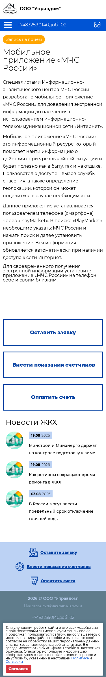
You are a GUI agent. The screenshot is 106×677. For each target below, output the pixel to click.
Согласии (14, 661)
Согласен (18, 668)
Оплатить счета (58, 581)
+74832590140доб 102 (42, 25)
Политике (80, 658)
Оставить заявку (58, 552)
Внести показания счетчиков (59, 567)
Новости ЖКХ (31, 422)
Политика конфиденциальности (53, 605)
